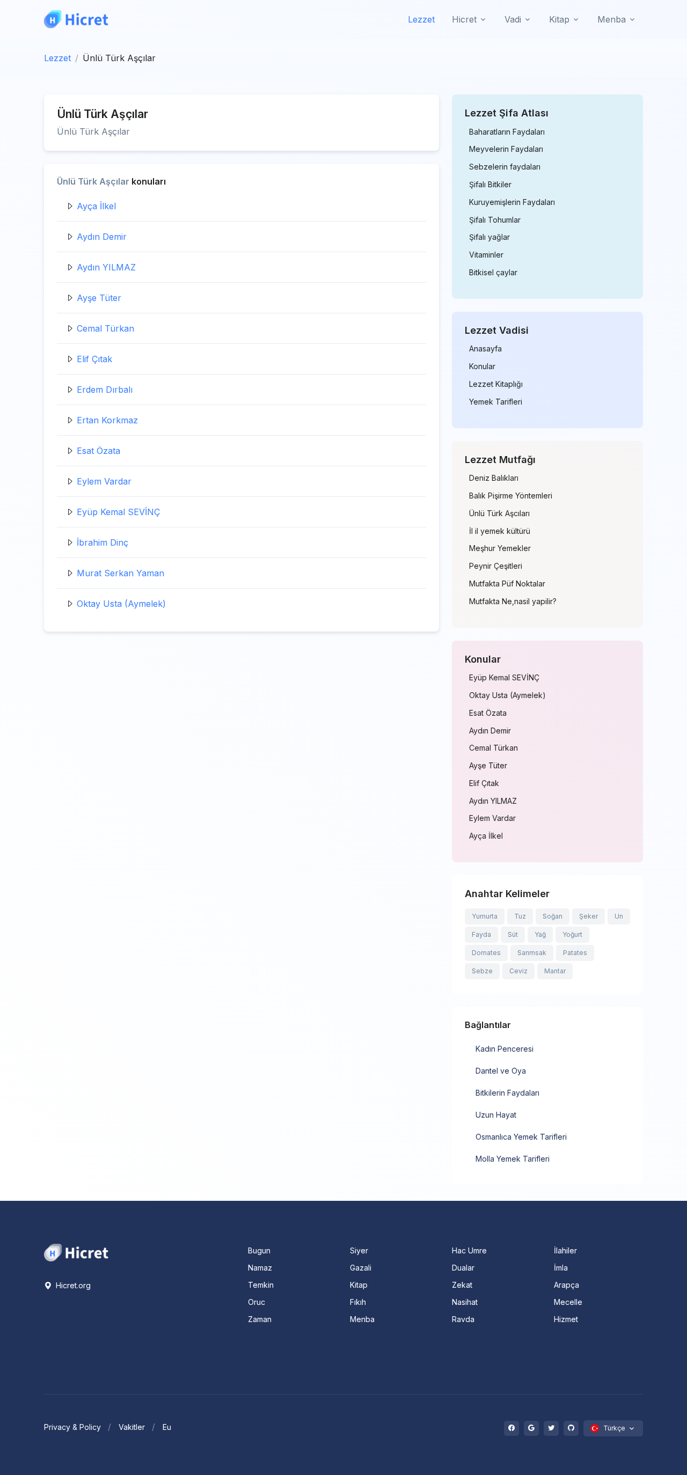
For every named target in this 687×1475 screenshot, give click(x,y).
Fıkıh (358, 1302)
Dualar (463, 1267)
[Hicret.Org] (76, 19)
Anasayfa (485, 348)
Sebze (482, 971)
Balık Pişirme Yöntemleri (510, 495)
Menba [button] (611, 19)
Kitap (359, 1284)
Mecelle (568, 1302)
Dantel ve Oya (501, 1070)
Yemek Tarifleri (495, 402)
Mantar (555, 971)
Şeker (588, 916)
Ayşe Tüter (99, 297)
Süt (513, 934)
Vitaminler (486, 255)
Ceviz (518, 971)
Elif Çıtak (94, 359)
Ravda (463, 1319)
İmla (561, 1267)
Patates (575, 953)
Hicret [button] (464, 19)
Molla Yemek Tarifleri (513, 1158)
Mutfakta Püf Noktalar (507, 583)
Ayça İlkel (96, 206)
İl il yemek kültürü (499, 531)
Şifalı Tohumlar (495, 220)
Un (619, 916)
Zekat (462, 1284)
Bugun (259, 1250)
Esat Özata (98, 450)
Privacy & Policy (72, 1427)
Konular (482, 366)
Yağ (540, 934)
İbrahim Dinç (102, 542)
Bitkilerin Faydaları (507, 1092)
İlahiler (565, 1250)
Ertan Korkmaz (107, 420)
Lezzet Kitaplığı (496, 384)
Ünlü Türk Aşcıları (499, 513)
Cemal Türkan (105, 328)
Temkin (261, 1284)
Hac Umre (469, 1250)
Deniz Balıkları (493, 478)
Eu (167, 1427)
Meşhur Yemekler (500, 548)
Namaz (260, 1267)
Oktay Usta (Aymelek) (121, 603)
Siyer (359, 1250)
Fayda (481, 934)
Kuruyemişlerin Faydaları (512, 202)
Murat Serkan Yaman (120, 573)
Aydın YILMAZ (106, 267)
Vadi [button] (513, 19)
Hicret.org (72, 1285)
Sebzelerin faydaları (504, 167)
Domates (486, 953)
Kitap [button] (559, 19)
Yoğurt (572, 934)
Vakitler (132, 1427)
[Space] (76, 1251)
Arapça (566, 1284)
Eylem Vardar (104, 481)
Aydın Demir (102, 236)
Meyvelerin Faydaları (506, 149)
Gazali (360, 1267)
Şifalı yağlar (489, 237)
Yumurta (485, 916)
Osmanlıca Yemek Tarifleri (521, 1136)
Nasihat (465, 1302)
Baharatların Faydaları (507, 132)
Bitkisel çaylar (493, 272)
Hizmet (566, 1319)
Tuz (520, 916)
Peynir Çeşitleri (495, 566)
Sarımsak (531, 953)
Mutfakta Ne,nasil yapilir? (513, 601)
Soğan (552, 916)
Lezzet (421, 19)
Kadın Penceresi (504, 1048)
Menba (362, 1319)
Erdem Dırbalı (105, 389)
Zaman (260, 1319)
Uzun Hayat (496, 1114)
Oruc (256, 1302)
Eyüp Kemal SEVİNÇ (118, 512)
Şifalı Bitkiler (490, 184)
